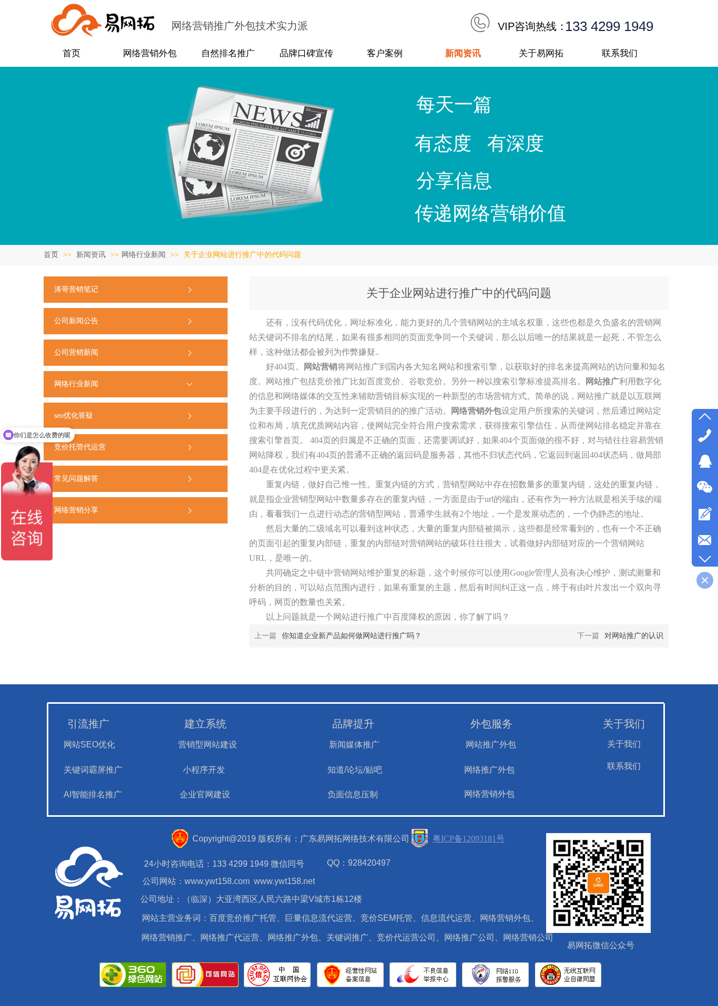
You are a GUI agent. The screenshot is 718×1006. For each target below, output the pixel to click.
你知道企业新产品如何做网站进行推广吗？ (352, 636)
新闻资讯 (92, 255)
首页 (51, 255)
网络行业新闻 (143, 255)
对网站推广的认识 (633, 636)
